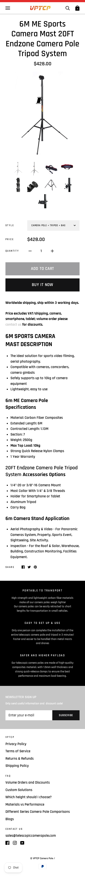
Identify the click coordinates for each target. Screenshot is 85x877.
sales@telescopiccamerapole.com (30, 835)
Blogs (9, 819)
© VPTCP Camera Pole (42, 858)
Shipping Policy (17, 765)
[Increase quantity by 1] (52, 251)
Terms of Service (17, 751)
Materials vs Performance (24, 804)
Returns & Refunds (19, 758)
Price (9, 239)
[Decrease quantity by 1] (30, 251)
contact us (13, 324)
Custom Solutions (18, 790)
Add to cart (42, 268)
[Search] (67, 8)
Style (9, 225)
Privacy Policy (15, 744)
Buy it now (42, 285)
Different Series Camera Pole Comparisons (37, 811)
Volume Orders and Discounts (27, 782)
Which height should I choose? (28, 797)
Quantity (12, 250)
